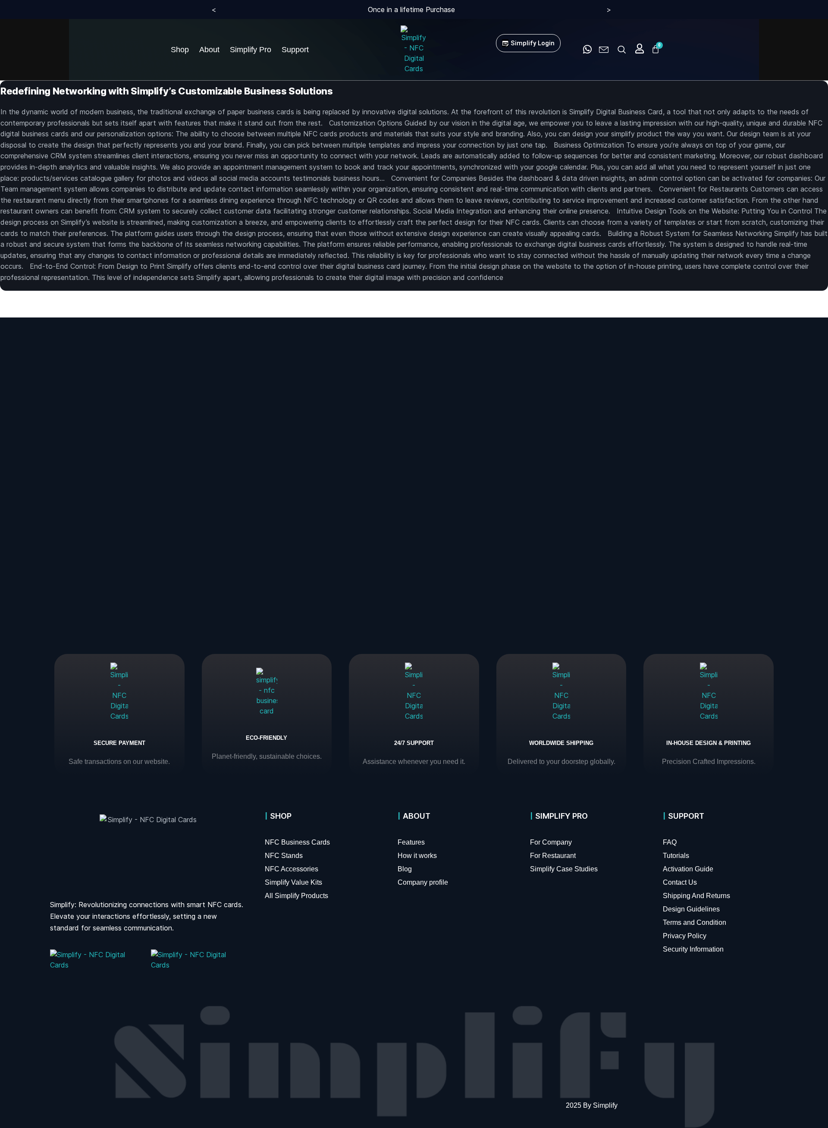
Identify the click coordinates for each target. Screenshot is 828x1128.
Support (295, 49)
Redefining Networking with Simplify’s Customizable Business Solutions (166, 91)
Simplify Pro (250, 49)
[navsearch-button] (621, 49)
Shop (180, 49)
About (209, 49)
